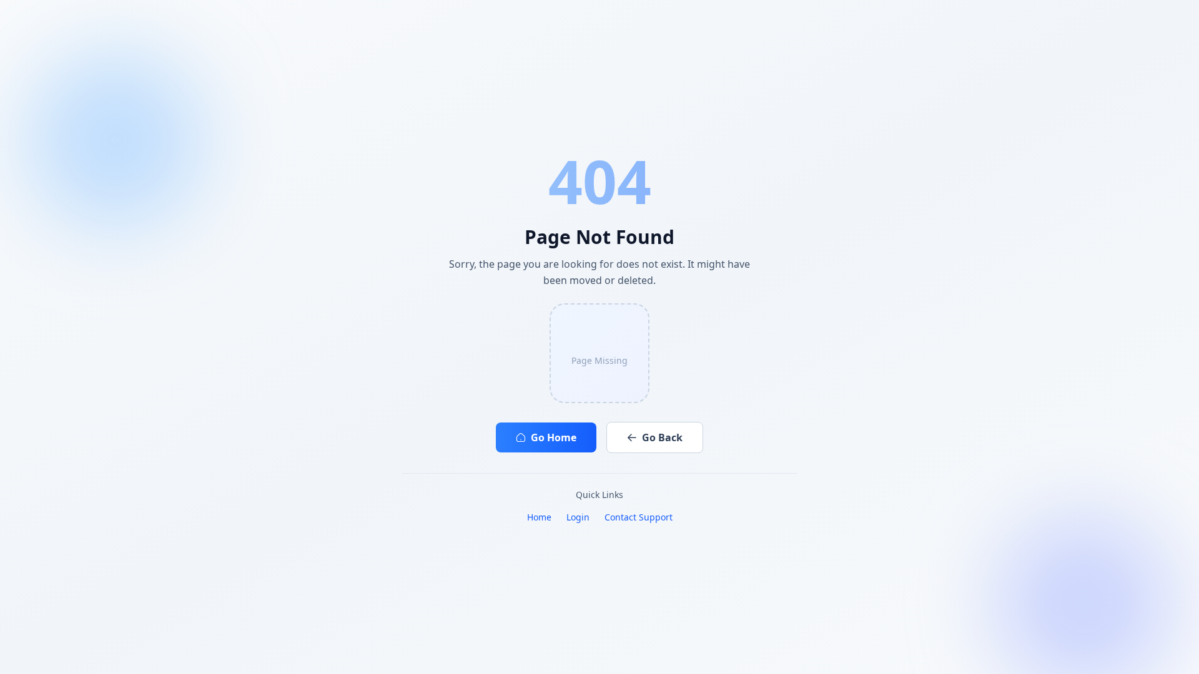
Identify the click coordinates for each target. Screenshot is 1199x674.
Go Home (553, 437)
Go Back (662, 437)
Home (539, 517)
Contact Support (638, 517)
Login (578, 517)
